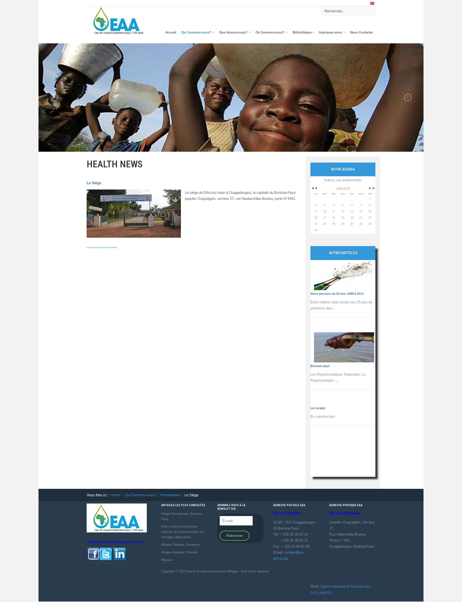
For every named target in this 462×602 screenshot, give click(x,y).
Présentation (170, 495)
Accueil (170, 32)
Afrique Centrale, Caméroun (180, 544)
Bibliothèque (302, 32)
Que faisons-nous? (233, 32)
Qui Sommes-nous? (196, 32)
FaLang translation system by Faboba (102, 247)
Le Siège (94, 183)
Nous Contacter (361, 32)
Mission (166, 560)
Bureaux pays (320, 293)
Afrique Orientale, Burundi (179, 552)
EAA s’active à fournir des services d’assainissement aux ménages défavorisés (182, 532)
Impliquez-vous (331, 32)
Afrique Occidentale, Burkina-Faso (181, 516)
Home (115, 495)
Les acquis (317, 336)
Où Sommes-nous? (270, 32)
